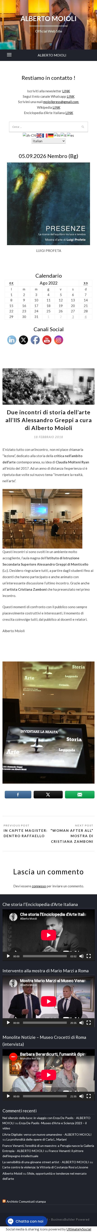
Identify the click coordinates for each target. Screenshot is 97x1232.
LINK (66, 91)
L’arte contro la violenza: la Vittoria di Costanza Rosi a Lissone (45, 1167)
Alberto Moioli (12, 1173)
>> (85, 283)
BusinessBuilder (63, 1219)
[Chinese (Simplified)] (29, 135)
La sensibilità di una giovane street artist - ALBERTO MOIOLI (45, 1162)
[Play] (8, 956)
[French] (45, 135)
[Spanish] (70, 135)
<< (11, 283)
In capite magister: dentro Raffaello (26, 833)
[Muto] (81, 956)
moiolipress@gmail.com (61, 102)
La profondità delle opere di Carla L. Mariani (37, 1139)
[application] (48, 935)
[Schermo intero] (88, 956)
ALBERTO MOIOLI (52, 55)
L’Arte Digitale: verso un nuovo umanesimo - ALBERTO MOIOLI (47, 1134)
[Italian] (64, 135)
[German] (51, 135)
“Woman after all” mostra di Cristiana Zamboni (72, 835)
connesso (39, 886)
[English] (39, 135)
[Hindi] (57, 135)
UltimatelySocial (79, 1229)
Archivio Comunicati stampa (26, 1201)
